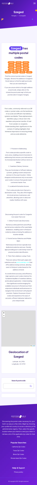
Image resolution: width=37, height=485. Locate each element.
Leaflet (33, 345)
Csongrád (22, 15)
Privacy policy (18, 472)
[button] (3, 313)
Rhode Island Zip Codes (18, 458)
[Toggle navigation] (35, 3)
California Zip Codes (18, 447)
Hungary (14, 15)
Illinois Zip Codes (18, 454)
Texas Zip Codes (18, 450)
